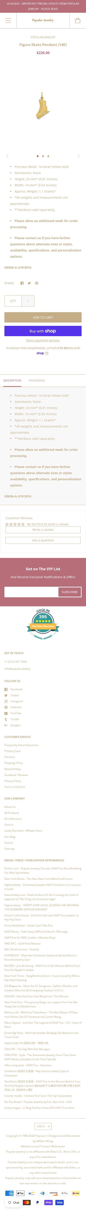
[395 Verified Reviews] (43, 642)
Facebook (16, 689)
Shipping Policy (13, 763)
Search (8, 843)
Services (9, 757)
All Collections (13, 819)
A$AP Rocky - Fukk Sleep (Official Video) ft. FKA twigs (36, 931)
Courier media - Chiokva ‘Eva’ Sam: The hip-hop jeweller (38, 1096)
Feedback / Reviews (16, 775)
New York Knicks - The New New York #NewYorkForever (38, 879)
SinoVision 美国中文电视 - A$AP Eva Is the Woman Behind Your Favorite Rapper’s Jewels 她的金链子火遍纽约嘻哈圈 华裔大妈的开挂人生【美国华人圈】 (42, 1086)
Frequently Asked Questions (21, 745)
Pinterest (16, 707)
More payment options (43, 340)
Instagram (17, 701)
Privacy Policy (12, 781)
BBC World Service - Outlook (21, 949)
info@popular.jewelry (17, 669)
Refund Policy (12, 769)
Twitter (15, 695)
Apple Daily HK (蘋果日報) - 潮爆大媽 (26, 1043)
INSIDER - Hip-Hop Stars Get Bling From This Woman (36, 996)
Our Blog (9, 837)
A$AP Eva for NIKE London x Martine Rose (29, 937)
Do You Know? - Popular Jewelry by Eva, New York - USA (38, 1102)
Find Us (8, 825)
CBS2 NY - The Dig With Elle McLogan (27, 1049)
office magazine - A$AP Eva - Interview (27, 1065)
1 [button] (38, 156)
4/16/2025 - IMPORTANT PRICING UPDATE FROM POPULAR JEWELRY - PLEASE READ (43, 6)
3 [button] (48, 156)
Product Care (12, 751)
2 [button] (43, 156)
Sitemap (9, 849)
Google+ (16, 725)
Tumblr (15, 719)
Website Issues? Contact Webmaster (43, 1146)
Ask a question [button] (43, 540)
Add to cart (43, 317)
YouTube (16, 713)
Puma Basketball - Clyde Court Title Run (28, 925)
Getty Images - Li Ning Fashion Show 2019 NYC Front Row (39, 1108)
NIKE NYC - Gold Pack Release (22, 943)
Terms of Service (14, 787)
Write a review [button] (43, 530)
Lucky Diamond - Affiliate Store (23, 830)
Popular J (41, 1136)
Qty (13, 301)
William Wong (44, 1141)
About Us (10, 807)
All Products (11, 813)
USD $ (41, 1126)
